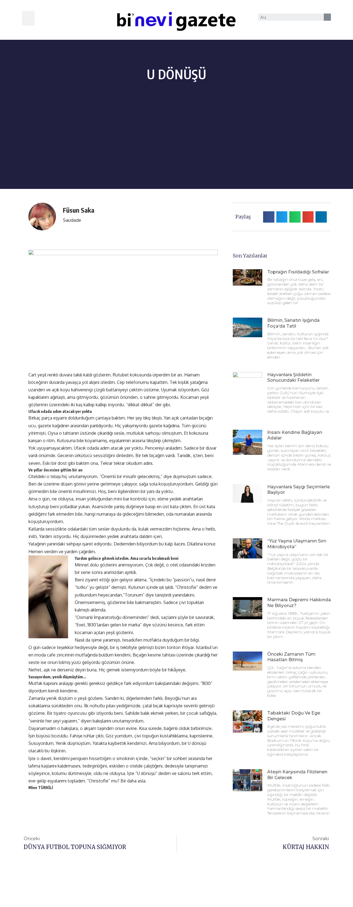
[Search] (327, 17)
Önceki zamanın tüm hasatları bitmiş (291, 657)
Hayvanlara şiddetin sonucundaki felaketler (293, 377)
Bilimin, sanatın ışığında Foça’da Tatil (293, 323)
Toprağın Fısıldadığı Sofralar (298, 272)
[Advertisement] (176, 150)
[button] (28, 18)
